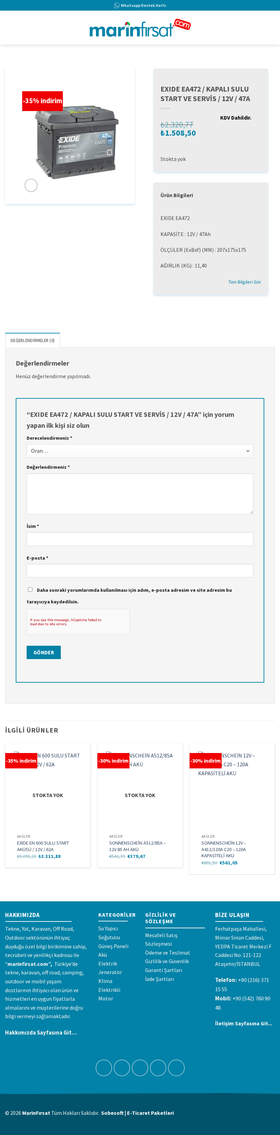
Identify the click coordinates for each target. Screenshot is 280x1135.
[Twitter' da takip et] (140, 1067)
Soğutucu (109, 937)
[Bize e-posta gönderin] (158, 1067)
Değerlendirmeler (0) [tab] (33, 340)
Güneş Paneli (113, 946)
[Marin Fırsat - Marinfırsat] (140, 27)
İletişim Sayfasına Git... (243, 1023)
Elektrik (107, 963)
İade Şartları (159, 978)
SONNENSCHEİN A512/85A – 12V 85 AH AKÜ (137, 846)
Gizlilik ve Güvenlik (167, 961)
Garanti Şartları (163, 970)
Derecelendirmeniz (49, 438)
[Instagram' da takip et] (122, 1067)
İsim (33, 526)
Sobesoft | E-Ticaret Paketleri (137, 1112)
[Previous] (5, 811)
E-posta (37, 558)
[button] (9, 27)
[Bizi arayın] (176, 1067)
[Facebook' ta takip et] (104, 1067)
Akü (102, 954)
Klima (105, 980)
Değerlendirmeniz (48, 467)
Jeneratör (110, 972)
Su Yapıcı (108, 928)
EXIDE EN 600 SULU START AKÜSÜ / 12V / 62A (43, 846)
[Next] (274, 811)
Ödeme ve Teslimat (167, 952)
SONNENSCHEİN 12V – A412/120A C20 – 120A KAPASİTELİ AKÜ (223, 849)
